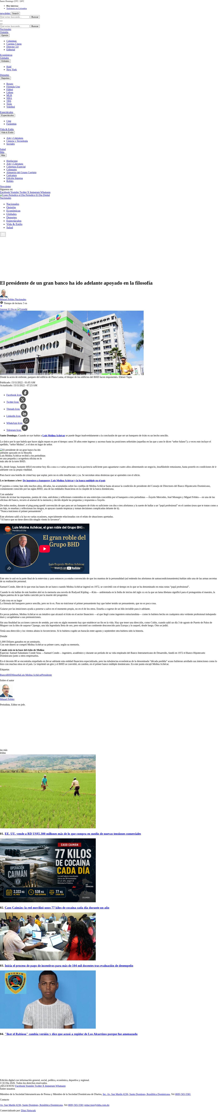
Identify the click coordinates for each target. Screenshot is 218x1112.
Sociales (10, 143)
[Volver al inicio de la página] (3, 234)
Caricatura (11, 175)
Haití (8, 66)
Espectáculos (6, 112)
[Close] (1, 23)
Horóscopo (12, 161)
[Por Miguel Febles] (4, 296)
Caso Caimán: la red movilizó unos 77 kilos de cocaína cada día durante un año (57, 907)
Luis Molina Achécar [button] (30, 675)
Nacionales (5, 29)
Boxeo (9, 83)
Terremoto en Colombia (16, 8)
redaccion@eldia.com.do (96, 1105)
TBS (8, 101)
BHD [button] (9, 675)
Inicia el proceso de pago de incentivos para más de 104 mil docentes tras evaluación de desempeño (69, 965)
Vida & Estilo (7, 129)
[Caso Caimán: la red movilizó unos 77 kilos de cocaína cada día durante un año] (109, 870)
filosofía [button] (16, 675)
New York (11, 69)
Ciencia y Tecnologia (17, 141)
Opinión (4, 32)
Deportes (4, 75)
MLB (9, 95)
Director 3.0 (12, 46)
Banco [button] (3, 675)
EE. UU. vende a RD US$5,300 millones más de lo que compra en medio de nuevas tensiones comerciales (73, 833)
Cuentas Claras (14, 43)
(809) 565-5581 (183, 1094)
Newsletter (5, 186)
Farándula (11, 124)
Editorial (10, 49)
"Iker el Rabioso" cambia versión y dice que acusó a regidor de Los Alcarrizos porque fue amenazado (71, 1034)
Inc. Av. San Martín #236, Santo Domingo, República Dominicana (136, 1094)
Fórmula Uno (13, 86)
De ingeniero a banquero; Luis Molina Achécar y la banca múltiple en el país (64, 480)
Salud (3, 149)
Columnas (11, 41)
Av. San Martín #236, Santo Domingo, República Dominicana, (31, 1105)
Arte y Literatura (14, 138)
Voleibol (10, 106)
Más (2, 152)
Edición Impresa (14, 178)
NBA (9, 98)
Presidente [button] (46, 675)
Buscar (34, 17)
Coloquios (11, 169)
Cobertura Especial (16, 166)
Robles (9, 181)
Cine (8, 121)
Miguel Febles (7, 299)
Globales (4, 58)
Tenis (9, 104)
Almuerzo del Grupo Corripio (21, 172)
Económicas (6, 55)
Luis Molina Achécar (53, 435)
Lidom (9, 92)
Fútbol (9, 89)
